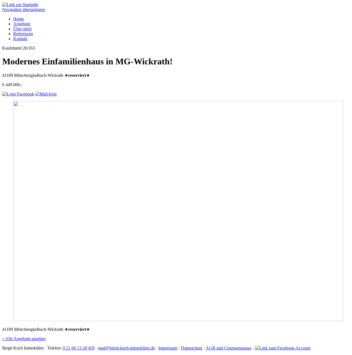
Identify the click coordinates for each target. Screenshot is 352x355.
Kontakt (20, 38)
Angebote (21, 23)
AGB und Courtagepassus (228, 348)
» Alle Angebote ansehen (24, 338)
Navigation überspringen (23, 9)
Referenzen (23, 33)
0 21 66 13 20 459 (79, 348)
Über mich (22, 28)
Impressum (167, 348)
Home (18, 19)
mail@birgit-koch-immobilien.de (126, 348)
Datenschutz (191, 348)
